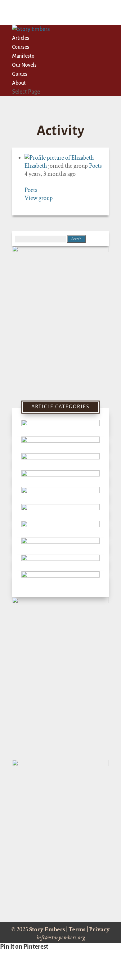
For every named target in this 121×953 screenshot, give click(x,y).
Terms (77, 929)
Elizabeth (36, 166)
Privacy (99, 929)
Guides (19, 74)
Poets (95, 166)
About (19, 83)
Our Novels (24, 65)
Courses (20, 47)
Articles (20, 38)
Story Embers (47, 929)
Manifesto (23, 56)
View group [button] (39, 198)
